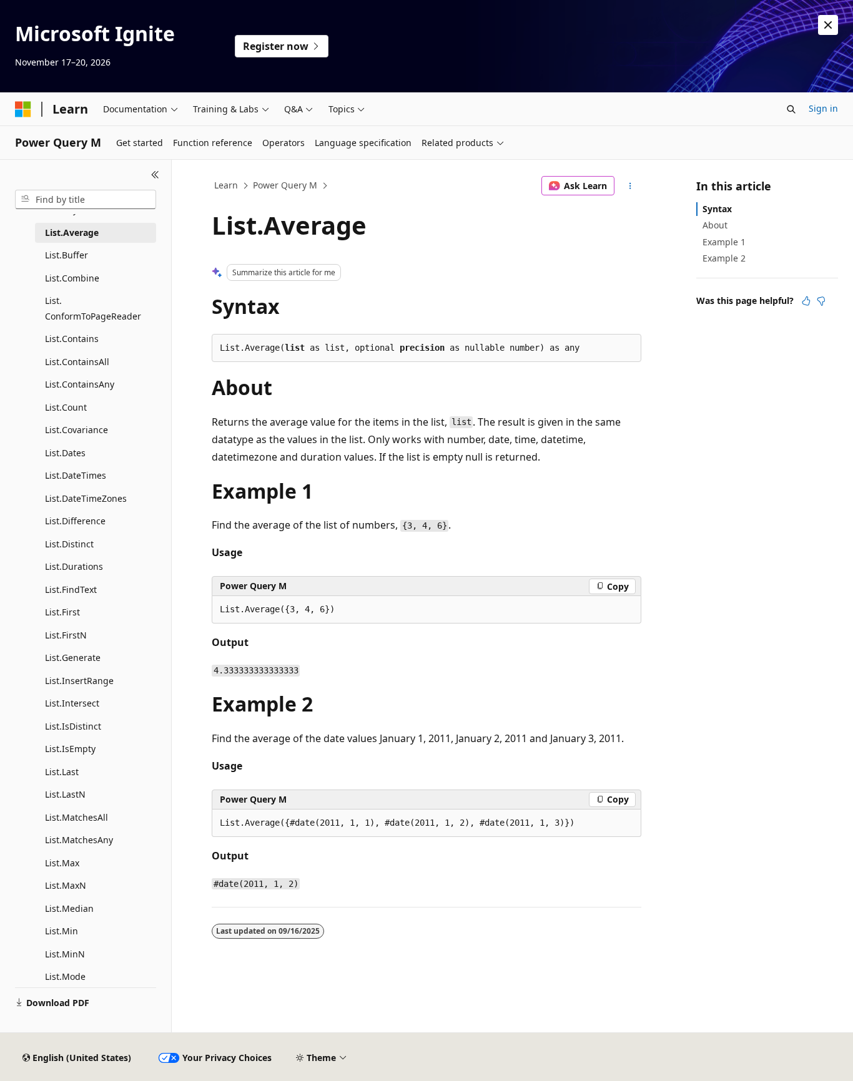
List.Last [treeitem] (62, 772)
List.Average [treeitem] (72, 232)
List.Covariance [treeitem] (76, 430)
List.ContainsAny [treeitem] (79, 384)
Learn (226, 185)
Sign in (823, 108)
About (715, 225)
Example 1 (724, 242)
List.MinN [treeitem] (65, 954)
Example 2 (724, 258)
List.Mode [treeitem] (65, 976)
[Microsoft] (23, 109)
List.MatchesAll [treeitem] (76, 817)
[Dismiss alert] (828, 25)
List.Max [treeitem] (62, 863)
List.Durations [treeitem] (74, 566)
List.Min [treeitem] (61, 931)
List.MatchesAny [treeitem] (79, 840)
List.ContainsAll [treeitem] (77, 362)
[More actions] (630, 186)
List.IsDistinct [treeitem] (73, 726)
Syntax (717, 209)
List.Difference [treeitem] (75, 521)
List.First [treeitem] (62, 612)
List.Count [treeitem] (66, 407)
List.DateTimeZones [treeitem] (86, 498)
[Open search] (791, 109)
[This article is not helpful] (821, 300)
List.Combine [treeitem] (72, 278)
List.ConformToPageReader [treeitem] (93, 308)
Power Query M (285, 185)
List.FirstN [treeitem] (66, 635)
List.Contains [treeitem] (72, 339)
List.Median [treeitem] (69, 908)
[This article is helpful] (806, 300)
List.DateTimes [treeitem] (75, 475)
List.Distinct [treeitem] (69, 544)
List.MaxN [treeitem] (65, 885)
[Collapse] (155, 175)
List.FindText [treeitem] (71, 589)
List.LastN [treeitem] (65, 794)
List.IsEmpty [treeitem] (70, 749)
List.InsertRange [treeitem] (79, 681)
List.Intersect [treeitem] (72, 703)
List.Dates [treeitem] (65, 453)
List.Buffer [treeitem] (66, 255)
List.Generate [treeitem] (73, 657)
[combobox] (85, 200)
